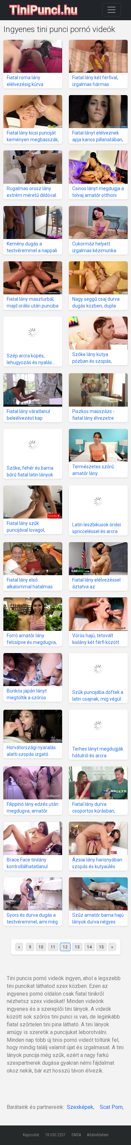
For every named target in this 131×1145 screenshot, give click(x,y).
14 (89, 947)
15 (101, 947)
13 (77, 947)
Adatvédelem (97, 1135)
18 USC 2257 (55, 1135)
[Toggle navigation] (111, 10)
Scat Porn (111, 1107)
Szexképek (80, 1107)
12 (65, 947)
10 (41, 947)
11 (53, 947)
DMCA (76, 1135)
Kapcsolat (31, 1135)
